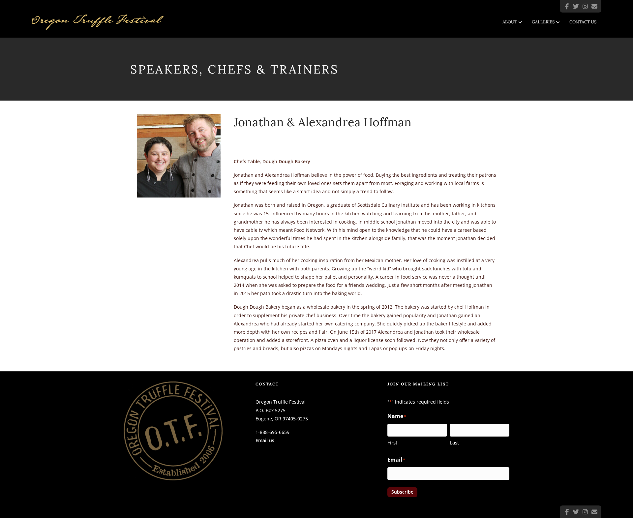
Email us (265, 440)
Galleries (543, 22)
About (509, 22)
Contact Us (582, 22)
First (392, 442)
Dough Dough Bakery (286, 161)
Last (454, 442)
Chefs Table (247, 161)
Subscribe (402, 492)
